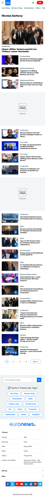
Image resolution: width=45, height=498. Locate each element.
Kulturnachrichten (27, 68)
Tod (9, 409)
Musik (23, 414)
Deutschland (29, 8)
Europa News (25, 56)
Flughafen (36, 414)
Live (40, 3)
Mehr (4, 476)
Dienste (4, 471)
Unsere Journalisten (9, 460)
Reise (4, 451)
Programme (28, 455)
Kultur (20, 409)
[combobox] (22, 380)
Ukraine (23, 335)
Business (5, 442)
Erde (25, 442)
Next (34, 361)
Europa (4, 437)
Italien (38, 8)
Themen (5, 432)
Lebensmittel (10, 414)
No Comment (25, 250)
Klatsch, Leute (14, 404)
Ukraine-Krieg (16, 8)
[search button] (39, 380)
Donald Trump (31, 404)
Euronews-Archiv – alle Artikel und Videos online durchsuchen (32, 462)
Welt (22, 226)
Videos (4, 455)
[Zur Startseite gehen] (7, 2)
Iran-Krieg (6, 8)
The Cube (24, 142)
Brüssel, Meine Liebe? (28, 274)
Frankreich (6, 46)
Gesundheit (28, 446)
